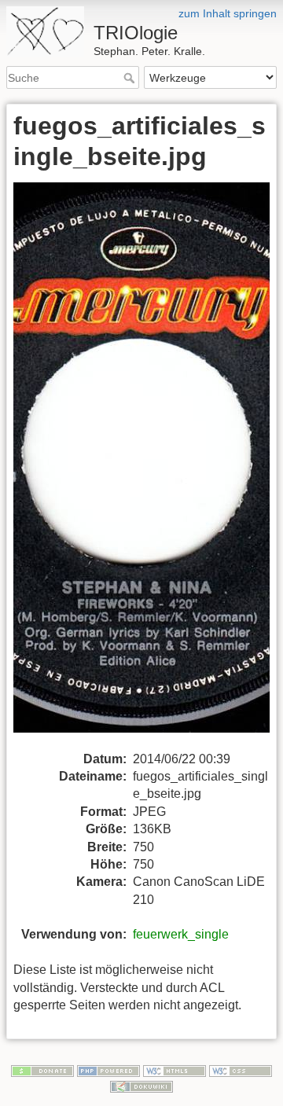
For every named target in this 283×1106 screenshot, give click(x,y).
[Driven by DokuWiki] (141, 1085)
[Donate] (42, 1070)
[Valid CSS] (240, 1070)
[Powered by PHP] (108, 1070)
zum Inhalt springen (227, 13)
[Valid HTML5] (174, 1070)
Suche (130, 77)
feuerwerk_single (181, 934)
